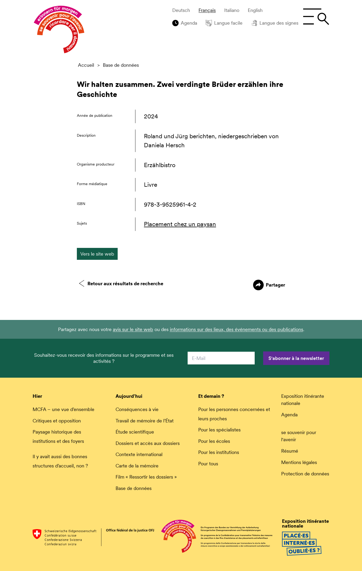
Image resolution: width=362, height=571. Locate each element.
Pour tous (208, 463)
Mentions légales (299, 462)
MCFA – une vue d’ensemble (63, 409)
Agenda (189, 23)
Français (207, 10)
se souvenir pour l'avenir (298, 436)
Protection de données (305, 473)
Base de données (121, 65)
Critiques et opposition (57, 420)
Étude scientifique (135, 432)
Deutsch (181, 10)
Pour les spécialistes (219, 429)
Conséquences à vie (137, 409)
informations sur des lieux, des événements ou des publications (236, 329)
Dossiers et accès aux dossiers (148, 443)
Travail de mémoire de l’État (145, 420)
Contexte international (139, 454)
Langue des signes (278, 23)
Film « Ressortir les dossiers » (146, 477)
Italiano (231, 10)
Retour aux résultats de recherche (125, 283)
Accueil (86, 65)
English (255, 10)
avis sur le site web (133, 329)
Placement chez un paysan (180, 224)
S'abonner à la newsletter (296, 358)
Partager (275, 285)
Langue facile (228, 23)
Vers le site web (97, 254)
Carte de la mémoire (137, 466)
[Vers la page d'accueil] (59, 30)
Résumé (289, 451)
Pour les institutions (218, 452)
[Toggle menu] (316, 16)
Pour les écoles (214, 441)
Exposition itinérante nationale (302, 399)
